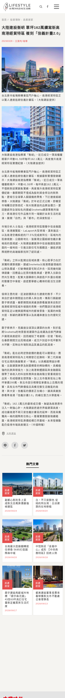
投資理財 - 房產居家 (21, 19)
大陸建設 (11, 433)
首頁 (4, 19)
